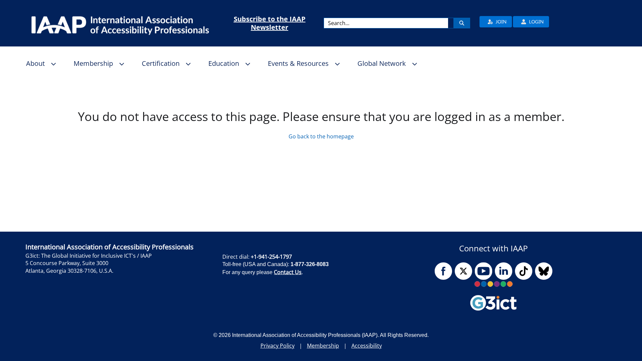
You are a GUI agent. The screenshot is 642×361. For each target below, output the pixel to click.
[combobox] (386, 23)
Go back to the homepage (321, 136)
